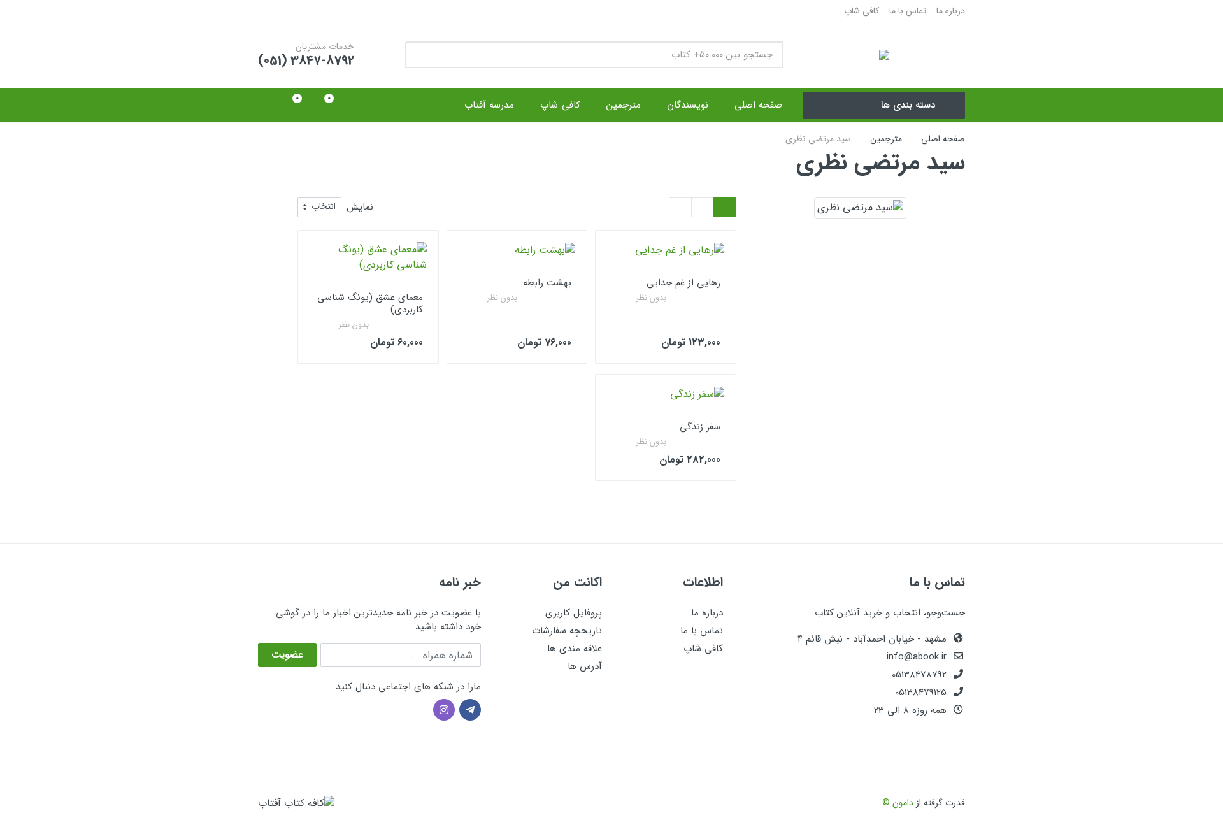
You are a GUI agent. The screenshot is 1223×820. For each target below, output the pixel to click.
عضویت (287, 655)
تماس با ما (907, 10)
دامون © (897, 803)
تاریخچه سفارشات (567, 630)
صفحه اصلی (943, 139)
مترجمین (886, 139)
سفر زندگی (700, 427)
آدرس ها (585, 666)
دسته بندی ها (908, 105)
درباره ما (950, 10)
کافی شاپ (861, 10)
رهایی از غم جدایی (683, 283)
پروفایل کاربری (573, 613)
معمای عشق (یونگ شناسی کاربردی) (370, 303)
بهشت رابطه (547, 283)
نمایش (360, 207)
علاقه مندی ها (574, 648)
